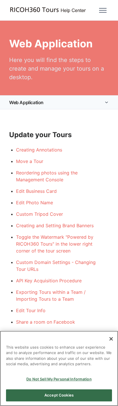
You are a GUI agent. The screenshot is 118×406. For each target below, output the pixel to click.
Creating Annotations (39, 150)
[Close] (111, 339)
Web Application (26, 102)
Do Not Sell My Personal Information (59, 379)
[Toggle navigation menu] (103, 10)
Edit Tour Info (31, 310)
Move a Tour (29, 161)
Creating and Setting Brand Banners (55, 225)
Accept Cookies (59, 395)
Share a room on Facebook (45, 322)
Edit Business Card (36, 191)
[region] (59, 368)
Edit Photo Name (34, 202)
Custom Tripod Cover (39, 214)
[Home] (47, 10)
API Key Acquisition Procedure (49, 280)
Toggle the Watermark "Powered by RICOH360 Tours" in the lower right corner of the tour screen (54, 244)
